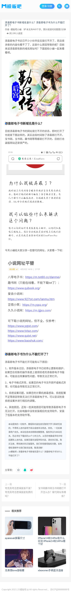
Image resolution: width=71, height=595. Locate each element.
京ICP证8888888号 (59, 590)
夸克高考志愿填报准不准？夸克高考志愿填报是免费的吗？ (19, 492)
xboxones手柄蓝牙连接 (50, 570)
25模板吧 (12, 452)
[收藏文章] (18, 470)
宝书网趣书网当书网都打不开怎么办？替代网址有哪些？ (52, 492)
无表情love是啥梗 (14, 570)
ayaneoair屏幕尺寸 (15, 538)
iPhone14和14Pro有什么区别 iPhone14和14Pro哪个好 (51, 541)
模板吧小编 (16, 30)
